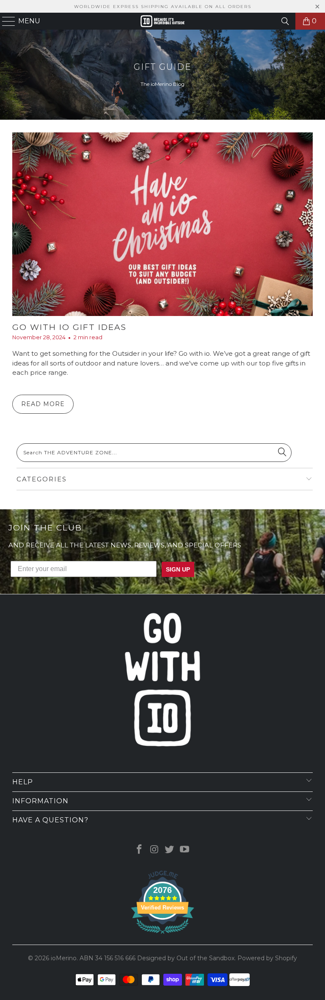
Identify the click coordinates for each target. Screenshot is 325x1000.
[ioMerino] (162, 21)
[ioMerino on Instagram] (154, 850)
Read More (43, 404)
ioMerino (64, 958)
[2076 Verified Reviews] (162, 935)
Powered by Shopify (267, 958)
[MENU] (5, 21)
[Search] (285, 21)
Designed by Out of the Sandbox (185, 958)
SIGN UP (178, 569)
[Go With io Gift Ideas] (162, 224)
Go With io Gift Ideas (69, 327)
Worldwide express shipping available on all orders (162, 6)
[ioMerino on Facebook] (139, 850)
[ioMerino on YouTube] (185, 850)
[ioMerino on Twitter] (169, 850)
